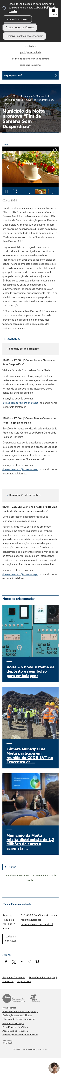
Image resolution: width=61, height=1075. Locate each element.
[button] (45, 191)
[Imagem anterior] (8, 167)
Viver (15, 96)
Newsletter (8, 981)
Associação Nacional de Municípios (20, 1035)
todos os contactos (10, 938)
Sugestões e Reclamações (42, 977)
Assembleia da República (15, 1031)
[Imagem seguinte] (53, 167)
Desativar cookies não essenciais (24, 36)
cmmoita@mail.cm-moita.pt (37, 924)
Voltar (12, 867)
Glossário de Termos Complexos (18, 1019)
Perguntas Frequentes (13, 977)
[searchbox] (30, 75)
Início (5, 96)
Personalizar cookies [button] (17, 19)
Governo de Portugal (13, 1024)
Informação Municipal (35, 96)
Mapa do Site (24, 981)
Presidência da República (15, 1027)
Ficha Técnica (9, 1008)
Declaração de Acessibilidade (17, 1015)
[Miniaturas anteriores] (29, 192)
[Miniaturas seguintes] (52, 192)
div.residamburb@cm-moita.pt (20, 403)
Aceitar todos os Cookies (20, 27)
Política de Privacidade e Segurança (20, 1011)
